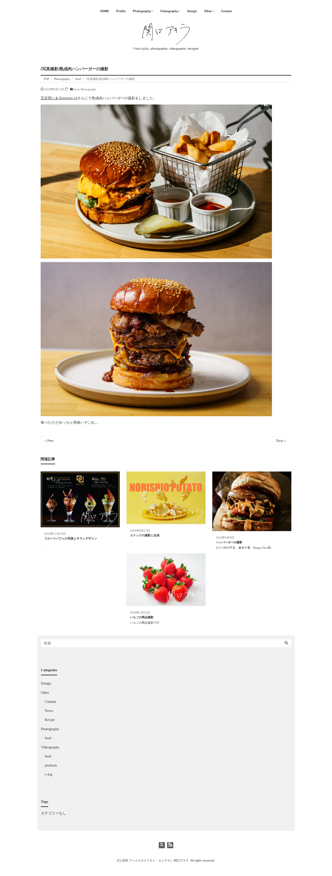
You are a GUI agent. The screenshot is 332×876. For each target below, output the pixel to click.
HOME (104, 11)
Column (50, 702)
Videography (169, 11)
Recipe (50, 720)
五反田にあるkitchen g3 (59, 98)
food (76, 89)
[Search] (286, 643)
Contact (226, 11)
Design (192, 11)
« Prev (49, 441)
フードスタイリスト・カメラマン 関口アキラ (159, 860)
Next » (281, 441)
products (51, 765)
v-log (48, 774)
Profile (121, 11)
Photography (142, 11)
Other (208, 11)
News (49, 711)
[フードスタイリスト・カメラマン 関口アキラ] (166, 33)
